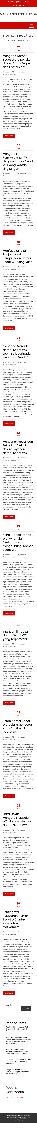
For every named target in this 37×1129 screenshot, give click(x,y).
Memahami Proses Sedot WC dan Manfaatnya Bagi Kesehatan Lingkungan (18, 1061)
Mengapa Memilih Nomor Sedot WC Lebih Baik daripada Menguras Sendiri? (17, 351)
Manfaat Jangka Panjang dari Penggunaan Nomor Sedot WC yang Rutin (17, 256)
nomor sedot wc (10, 74)
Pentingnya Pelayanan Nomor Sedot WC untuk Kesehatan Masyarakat (15, 919)
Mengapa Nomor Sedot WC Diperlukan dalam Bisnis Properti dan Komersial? (18, 61)
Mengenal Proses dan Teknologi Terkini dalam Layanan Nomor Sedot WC (18, 447)
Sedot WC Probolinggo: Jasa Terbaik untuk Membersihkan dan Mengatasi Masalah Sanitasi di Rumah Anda (18, 1040)
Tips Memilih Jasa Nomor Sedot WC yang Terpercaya (15, 635)
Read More (9, 136)
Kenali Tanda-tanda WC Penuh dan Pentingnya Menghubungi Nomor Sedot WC (18, 542)
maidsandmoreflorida (18, 14)
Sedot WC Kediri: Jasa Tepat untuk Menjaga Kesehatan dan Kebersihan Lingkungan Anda (17, 1051)
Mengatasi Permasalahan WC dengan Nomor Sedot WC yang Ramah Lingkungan (18, 161)
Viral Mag (24, 1118)
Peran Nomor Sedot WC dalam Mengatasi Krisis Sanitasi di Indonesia (18, 726)
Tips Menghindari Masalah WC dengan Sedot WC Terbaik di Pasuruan (17, 1029)
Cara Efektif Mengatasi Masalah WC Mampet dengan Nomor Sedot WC (17, 819)
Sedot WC (23, 72)
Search (8, 1005)
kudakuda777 (9, 72)
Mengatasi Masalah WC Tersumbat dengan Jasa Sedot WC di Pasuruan (17, 1072)
